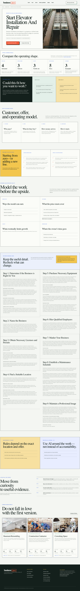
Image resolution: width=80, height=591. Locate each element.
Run (32, 2)
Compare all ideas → (74, 513)
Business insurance (46, 579)
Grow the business (30, 575)
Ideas (49, 2)
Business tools (45, 575)
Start (29, 2)
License (53, 46)
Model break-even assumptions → (47, 218)
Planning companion (46, 573)
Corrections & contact (63, 575)
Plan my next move (71, 2)
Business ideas (45, 571)
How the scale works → (68, 56)
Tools (53, 2)
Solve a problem (42, 2)
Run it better (29, 573)
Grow (36, 2)
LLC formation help (46, 580)
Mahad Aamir (47, 46)
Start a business (29, 571)
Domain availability (46, 577)
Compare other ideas (25, 43)
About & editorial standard (64, 574)
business (9, 2)
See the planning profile (13, 43)
